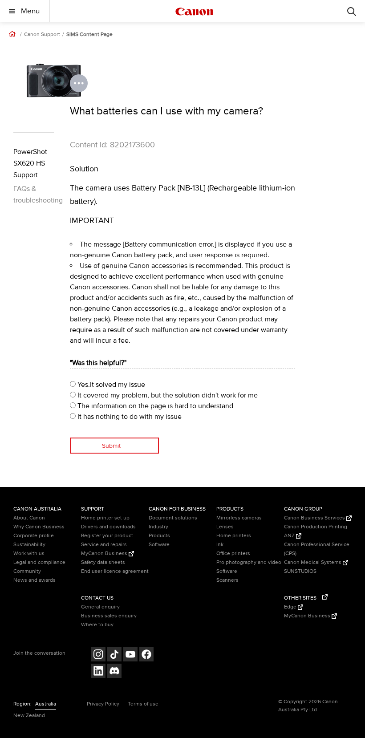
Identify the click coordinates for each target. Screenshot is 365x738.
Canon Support (42, 34)
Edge (291, 607)
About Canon (29, 518)
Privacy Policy (103, 704)
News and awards (34, 580)
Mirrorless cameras (239, 518)
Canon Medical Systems (313, 562)
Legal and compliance (39, 562)
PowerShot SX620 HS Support (30, 163)
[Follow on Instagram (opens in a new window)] (98, 655)
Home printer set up (105, 518)
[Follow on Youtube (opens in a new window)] (130, 655)
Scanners (227, 580)
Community (27, 571)
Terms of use (143, 704)
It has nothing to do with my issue (129, 416)
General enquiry (100, 607)
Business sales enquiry (109, 615)
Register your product (107, 535)
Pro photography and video (248, 562)
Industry (158, 526)
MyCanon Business (105, 553)
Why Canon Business (39, 526)
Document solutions (173, 518)
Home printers (233, 535)
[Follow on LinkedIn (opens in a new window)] (98, 672)
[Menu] (351, 11)
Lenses (225, 526)
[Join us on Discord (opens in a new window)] (114, 672)
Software (159, 544)
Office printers (233, 553)
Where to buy (97, 624)
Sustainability (29, 544)
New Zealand (29, 715)
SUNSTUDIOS (300, 571)
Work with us (29, 553)
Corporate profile (33, 535)
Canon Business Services (315, 518)
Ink (219, 544)
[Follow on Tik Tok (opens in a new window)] (114, 655)
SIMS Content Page (89, 34)
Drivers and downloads (108, 526)
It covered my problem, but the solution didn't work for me (167, 395)
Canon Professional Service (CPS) (316, 549)
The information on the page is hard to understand (154, 405)
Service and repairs (104, 544)
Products (159, 535)
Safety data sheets (103, 562)
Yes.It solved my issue (110, 384)
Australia (45, 704)
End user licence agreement (115, 571)
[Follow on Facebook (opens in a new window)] (146, 655)
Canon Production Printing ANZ (315, 531)
